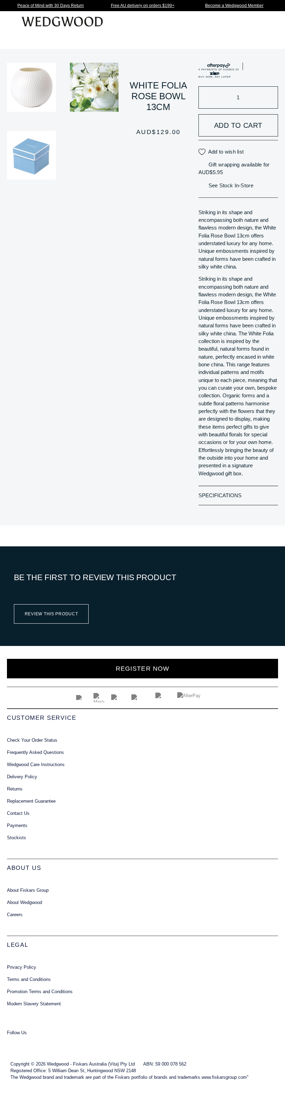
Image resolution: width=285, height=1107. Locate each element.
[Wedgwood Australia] (14, 1042)
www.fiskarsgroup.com (224, 1077)
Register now (142, 668)
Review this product (51, 613)
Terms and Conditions (29, 979)
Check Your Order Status (32, 740)
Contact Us (18, 813)
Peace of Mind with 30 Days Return (50, 5)
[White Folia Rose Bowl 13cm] (31, 87)
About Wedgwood (24, 902)
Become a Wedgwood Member (234, 5)
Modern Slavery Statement (34, 1003)
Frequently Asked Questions (35, 752)
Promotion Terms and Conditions (40, 991)
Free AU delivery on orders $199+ (142, 5)
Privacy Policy (21, 967)
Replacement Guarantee (31, 801)
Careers (15, 914)
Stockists (16, 837)
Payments (17, 825)
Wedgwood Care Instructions (36, 764)
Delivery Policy (22, 776)
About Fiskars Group (28, 890)
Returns (15, 789)
